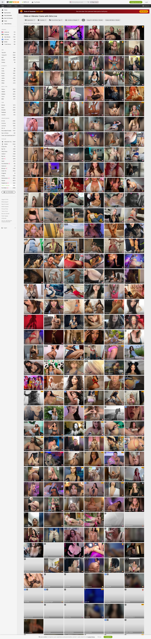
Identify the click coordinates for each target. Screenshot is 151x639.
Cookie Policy (91, 637)
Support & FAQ (5, 199)
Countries (42, 20)
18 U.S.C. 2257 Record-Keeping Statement (7, 221)
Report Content (5, 204)
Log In (146, 2)
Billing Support (5, 201)
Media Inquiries (5, 206)
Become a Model (5, 213)
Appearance (30, 20)
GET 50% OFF (143, 11)
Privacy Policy (5, 208)
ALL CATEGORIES (9, 192)
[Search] (88, 2)
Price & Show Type (56, 20)
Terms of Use (5, 211)
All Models (4, 218)
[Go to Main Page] (13, 2)
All (83, 20)
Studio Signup (5, 216)
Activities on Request (72, 20)
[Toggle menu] (2, 2)
